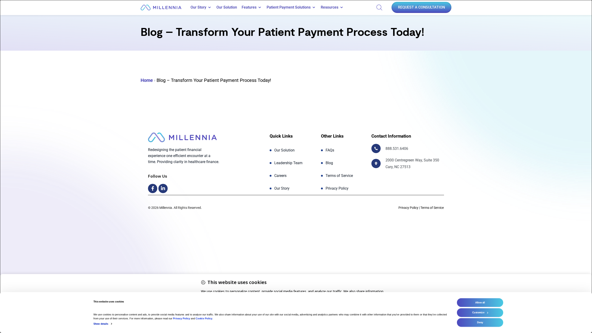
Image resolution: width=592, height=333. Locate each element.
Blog (329, 163)
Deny (480, 322)
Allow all (480, 302)
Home (147, 80)
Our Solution (226, 7)
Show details (100, 323)
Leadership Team (288, 163)
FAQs (330, 150)
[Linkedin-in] (163, 188)
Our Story (282, 188)
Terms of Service (339, 175)
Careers (280, 175)
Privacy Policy (337, 188)
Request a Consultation (421, 7)
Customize (478, 312)
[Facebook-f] (152, 188)
